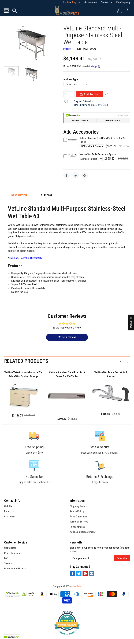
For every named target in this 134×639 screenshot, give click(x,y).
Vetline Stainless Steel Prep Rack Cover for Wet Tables (67, 374)
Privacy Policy (77, 526)
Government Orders (15, 568)
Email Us (9, 511)
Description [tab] (19, 195)
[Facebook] (66, 175)
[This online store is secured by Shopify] (28, 594)
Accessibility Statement (82, 532)
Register (76, 2)
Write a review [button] (67, 337)
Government (90, 2)
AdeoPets (76, 586)
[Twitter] (75, 175)
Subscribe (122, 558)
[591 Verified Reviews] (67, 636)
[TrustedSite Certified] (12, 594)
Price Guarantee (78, 516)
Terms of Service (79, 521)
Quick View (72, 142)
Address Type (70, 79)
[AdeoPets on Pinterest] (85, 573)
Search (8, 563)
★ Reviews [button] (131, 322)
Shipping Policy (78, 506)
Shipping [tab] (46, 195)
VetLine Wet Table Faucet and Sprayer (98, 154)
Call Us (8, 506)
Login (66, 2)
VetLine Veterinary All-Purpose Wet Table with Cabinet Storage (23, 374)
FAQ (6, 558)
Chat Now (9, 516)
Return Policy (77, 511)
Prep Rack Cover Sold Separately (25, 258)
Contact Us (106, 2)
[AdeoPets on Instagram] (91, 573)
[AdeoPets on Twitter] (78, 573)
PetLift (67, 49)
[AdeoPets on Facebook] (72, 573)
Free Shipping (123, 2)
